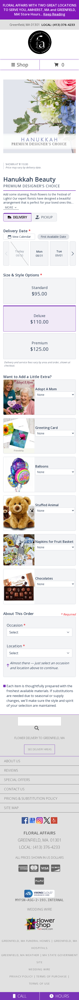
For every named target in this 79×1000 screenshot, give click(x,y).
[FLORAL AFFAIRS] (39, 54)
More (9, 207)
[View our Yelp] (54, 822)
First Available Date (53, 237)
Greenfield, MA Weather (20, 955)
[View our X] (47, 822)
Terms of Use (39, 983)
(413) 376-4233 (64, 25)
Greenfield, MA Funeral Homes (26, 941)
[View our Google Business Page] (32, 822)
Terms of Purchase (51, 976)
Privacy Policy (21, 976)
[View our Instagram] (39, 822)
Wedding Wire (39, 909)
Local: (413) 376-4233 (39, 847)
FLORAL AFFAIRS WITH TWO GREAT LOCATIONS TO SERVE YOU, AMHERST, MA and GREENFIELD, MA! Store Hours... (39, 9)
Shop (22, 64)
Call (21, 996)
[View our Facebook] (25, 822)
